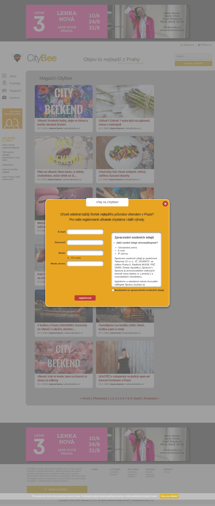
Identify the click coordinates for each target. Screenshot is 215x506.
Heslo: (62, 253)
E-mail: (62, 231)
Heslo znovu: (58, 263)
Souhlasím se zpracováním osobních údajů (139, 290)
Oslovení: (60, 242)
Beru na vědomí (169, 496)
